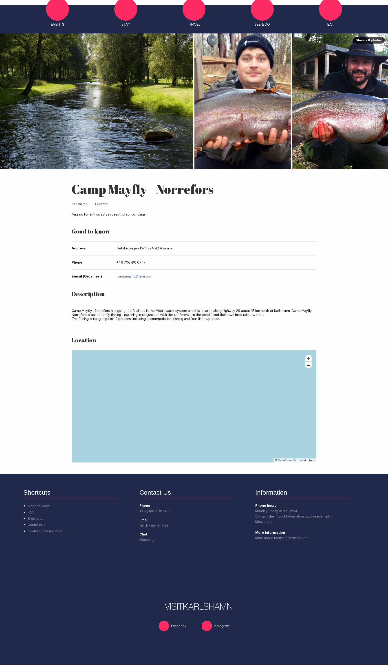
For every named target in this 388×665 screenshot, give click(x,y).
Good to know (39, 506)
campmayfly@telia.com (134, 276)
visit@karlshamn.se (154, 525)
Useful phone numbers (45, 531)
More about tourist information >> (281, 538)
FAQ (31, 512)
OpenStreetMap (288, 460)
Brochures (35, 518)
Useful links (36, 525)
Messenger (148, 539)
